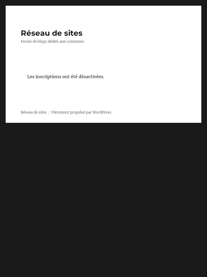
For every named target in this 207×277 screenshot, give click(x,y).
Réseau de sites (51, 33)
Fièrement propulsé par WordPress (81, 112)
